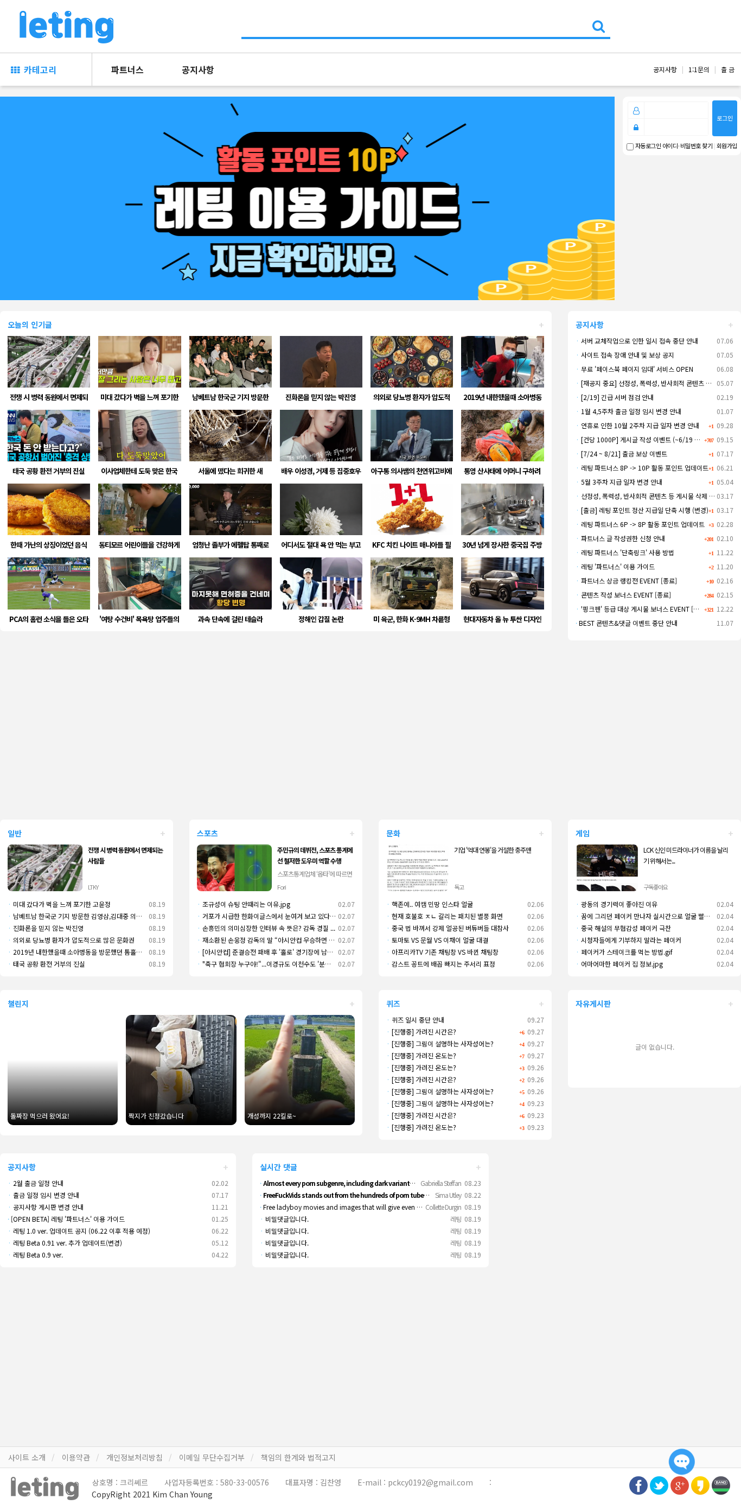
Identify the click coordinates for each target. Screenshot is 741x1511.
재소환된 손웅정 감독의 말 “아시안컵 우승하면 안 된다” (274, 939)
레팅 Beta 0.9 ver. (35, 1254)
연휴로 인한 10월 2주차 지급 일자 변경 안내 (637, 425)
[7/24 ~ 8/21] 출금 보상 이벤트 (621, 453)
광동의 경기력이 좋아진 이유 (616, 904)
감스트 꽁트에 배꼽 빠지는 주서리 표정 (440, 963)
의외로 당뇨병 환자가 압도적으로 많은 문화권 (71, 939)
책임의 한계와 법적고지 (298, 1457)
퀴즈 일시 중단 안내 (415, 1019)
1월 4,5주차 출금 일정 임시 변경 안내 (628, 411)
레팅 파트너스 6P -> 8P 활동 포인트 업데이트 (640, 524)
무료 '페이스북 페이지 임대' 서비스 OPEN (634, 368)
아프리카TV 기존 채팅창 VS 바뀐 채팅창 (442, 951)
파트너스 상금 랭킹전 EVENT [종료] (626, 580)
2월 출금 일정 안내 (35, 1183)
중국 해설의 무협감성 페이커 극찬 (623, 927)
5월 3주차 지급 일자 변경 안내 (619, 481)
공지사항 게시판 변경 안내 (46, 1206)
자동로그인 (647, 146)
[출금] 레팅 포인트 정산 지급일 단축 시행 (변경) (642, 510)
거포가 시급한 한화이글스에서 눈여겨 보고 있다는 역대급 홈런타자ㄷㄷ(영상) (303, 915)
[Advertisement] (370, 730)
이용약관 (76, 1457)
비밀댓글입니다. (284, 1218)
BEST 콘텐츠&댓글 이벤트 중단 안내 (627, 622)
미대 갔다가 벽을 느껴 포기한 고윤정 (59, 904)
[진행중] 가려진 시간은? (421, 1031)
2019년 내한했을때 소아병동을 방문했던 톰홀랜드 (78, 951)
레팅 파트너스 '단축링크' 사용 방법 (625, 552)
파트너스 (127, 69)
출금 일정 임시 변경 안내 (43, 1194)
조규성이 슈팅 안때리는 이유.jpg (243, 904)
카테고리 (38, 69)
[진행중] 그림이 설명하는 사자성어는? (440, 1043)
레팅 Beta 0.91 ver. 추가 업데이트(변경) (65, 1242)
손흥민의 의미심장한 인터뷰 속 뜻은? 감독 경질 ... (266, 927)
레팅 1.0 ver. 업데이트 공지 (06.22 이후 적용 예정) (79, 1230)
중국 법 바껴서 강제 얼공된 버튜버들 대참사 (447, 927)
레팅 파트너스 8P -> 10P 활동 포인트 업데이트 (642, 467)
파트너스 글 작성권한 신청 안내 (620, 538)
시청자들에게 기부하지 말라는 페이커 (628, 939)
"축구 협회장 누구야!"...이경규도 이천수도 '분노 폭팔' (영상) (280, 963)
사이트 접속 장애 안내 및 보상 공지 (625, 354)
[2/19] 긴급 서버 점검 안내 (615, 397)
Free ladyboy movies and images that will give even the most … (355, 1206)
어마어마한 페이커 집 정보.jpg (619, 963)
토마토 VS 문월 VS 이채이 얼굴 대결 (437, 939)
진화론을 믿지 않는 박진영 (46, 927)
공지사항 (198, 69)
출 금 (727, 69)
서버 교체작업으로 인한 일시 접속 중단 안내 (637, 340)
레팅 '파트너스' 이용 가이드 (615, 566)
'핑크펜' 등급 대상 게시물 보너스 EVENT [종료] (641, 608)
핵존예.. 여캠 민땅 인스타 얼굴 (429, 904)
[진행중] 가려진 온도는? (421, 1055)
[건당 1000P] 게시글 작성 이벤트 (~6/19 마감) (642, 439)
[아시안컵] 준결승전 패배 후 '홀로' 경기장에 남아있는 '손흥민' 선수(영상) (297, 951)
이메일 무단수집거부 (212, 1457)
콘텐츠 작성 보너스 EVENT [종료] (623, 594)
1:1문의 (699, 69)
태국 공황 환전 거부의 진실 (46, 963)
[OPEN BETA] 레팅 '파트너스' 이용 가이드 (66, 1218)
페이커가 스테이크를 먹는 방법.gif (624, 951)
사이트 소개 (27, 1457)
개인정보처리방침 (134, 1457)
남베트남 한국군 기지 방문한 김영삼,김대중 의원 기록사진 (88, 915)
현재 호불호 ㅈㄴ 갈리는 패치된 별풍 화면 (444, 915)
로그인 (725, 117)
